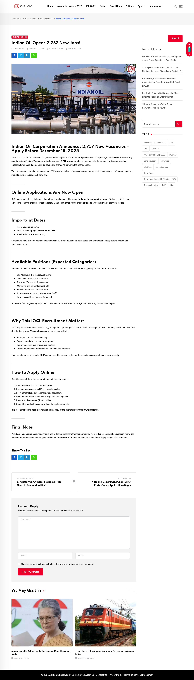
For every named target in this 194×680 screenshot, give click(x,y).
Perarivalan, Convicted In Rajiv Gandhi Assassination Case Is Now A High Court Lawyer (161, 82)
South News (78, 675)
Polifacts (130, 6)
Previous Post (27, 478)
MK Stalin (148, 167)
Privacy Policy (115, 675)
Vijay (172, 185)
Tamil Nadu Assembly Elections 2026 (160, 179)
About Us (89, 675)
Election (155, 149)
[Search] (175, 6)
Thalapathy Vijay (151, 185)
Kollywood (164, 161)
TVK (164, 185)
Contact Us (101, 675)
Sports (141, 6)
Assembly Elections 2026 (69, 6)
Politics (102, 6)
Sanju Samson (162, 167)
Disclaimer (147, 675)
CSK (171, 143)
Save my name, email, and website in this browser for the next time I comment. (57, 564)
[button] (129, 591)
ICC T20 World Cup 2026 (154, 155)
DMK (146, 149)
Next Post (123, 478)
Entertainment (155, 6)
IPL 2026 (90, 6)
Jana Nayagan (150, 161)
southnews (19, 49)
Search (175, 38)
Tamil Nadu (116, 6)
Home (50, 6)
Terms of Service (132, 675)
